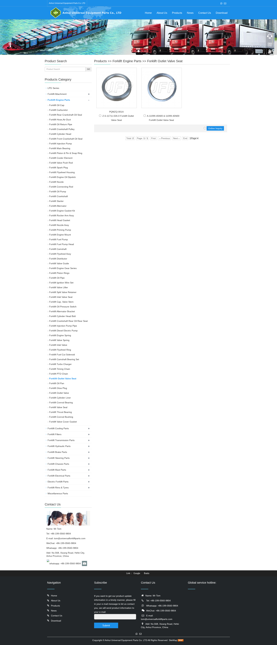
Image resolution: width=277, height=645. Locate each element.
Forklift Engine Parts (127, 61)
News (190, 13)
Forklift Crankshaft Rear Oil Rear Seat (68, 321)
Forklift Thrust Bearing (60, 412)
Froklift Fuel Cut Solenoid (62, 354)
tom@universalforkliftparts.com (69, 538)
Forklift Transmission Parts (61, 440)
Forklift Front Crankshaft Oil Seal (65, 138)
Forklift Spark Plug (58, 167)
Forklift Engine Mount (60, 234)
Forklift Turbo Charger (60, 364)
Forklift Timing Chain (59, 369)
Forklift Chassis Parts (58, 464)
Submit (106, 625)
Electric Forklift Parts (58, 481)
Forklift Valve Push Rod (61, 162)
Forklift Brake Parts (57, 452)
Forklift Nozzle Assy (59, 225)
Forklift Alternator (58, 206)
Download (221, 13)
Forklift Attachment (57, 94)
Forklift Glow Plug (58, 388)
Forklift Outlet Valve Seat (165, 61)
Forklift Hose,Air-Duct (60, 119)
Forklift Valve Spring (59, 340)
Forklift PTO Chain (58, 373)
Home (148, 13)
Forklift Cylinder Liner (60, 397)
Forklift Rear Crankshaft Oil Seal (65, 114)
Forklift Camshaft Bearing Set (64, 359)
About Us (162, 13)
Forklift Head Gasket (59, 220)
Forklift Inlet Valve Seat (60, 297)
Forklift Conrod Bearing (61, 402)
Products (177, 13)
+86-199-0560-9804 (68, 548)
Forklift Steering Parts (59, 458)
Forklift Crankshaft (58, 196)
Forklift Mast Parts (57, 470)
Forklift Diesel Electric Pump (63, 330)
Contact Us (204, 13)
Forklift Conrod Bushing (61, 417)
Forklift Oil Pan (56, 383)
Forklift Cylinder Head (60, 134)
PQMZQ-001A (116, 111)
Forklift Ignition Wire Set (61, 282)
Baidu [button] (146, 573)
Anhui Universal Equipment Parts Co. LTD (126, 640)
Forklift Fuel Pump (58, 239)
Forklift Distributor (58, 258)
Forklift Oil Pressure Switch (62, 306)
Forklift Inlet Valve (58, 345)
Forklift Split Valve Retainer (62, 292)
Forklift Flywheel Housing (62, 172)
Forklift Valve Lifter (58, 287)
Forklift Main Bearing (59, 148)
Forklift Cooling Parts (58, 428)
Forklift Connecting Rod (61, 186)
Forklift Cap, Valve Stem (61, 302)
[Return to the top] (270, 53)
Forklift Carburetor (58, 110)
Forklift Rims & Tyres (58, 487)
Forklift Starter (56, 201)
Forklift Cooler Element (60, 158)
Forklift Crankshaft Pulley (62, 129)
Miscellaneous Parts (58, 493)
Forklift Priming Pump (60, 230)
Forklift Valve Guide (59, 263)
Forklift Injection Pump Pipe (63, 325)
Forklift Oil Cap (56, 105)
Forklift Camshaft (58, 249)
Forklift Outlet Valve (59, 393)
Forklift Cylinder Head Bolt (62, 316)
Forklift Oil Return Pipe (60, 124)
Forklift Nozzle (56, 182)
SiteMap (173, 640)
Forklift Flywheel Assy (60, 254)
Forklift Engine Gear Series (63, 268)
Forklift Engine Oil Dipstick (62, 177)
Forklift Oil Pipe (57, 278)
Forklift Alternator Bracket (62, 311)
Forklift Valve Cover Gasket (63, 421)
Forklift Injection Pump (60, 143)
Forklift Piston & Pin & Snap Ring (65, 153)
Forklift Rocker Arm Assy (61, 215)
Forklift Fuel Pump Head (61, 244)
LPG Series (53, 88)
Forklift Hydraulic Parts (59, 446)
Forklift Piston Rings (59, 273)
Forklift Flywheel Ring (60, 349)
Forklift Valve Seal (58, 407)
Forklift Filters (54, 434)
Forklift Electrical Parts (59, 475)
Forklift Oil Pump (57, 191)
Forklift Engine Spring (60, 335)
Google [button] (137, 573)
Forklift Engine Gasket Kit (62, 210)
